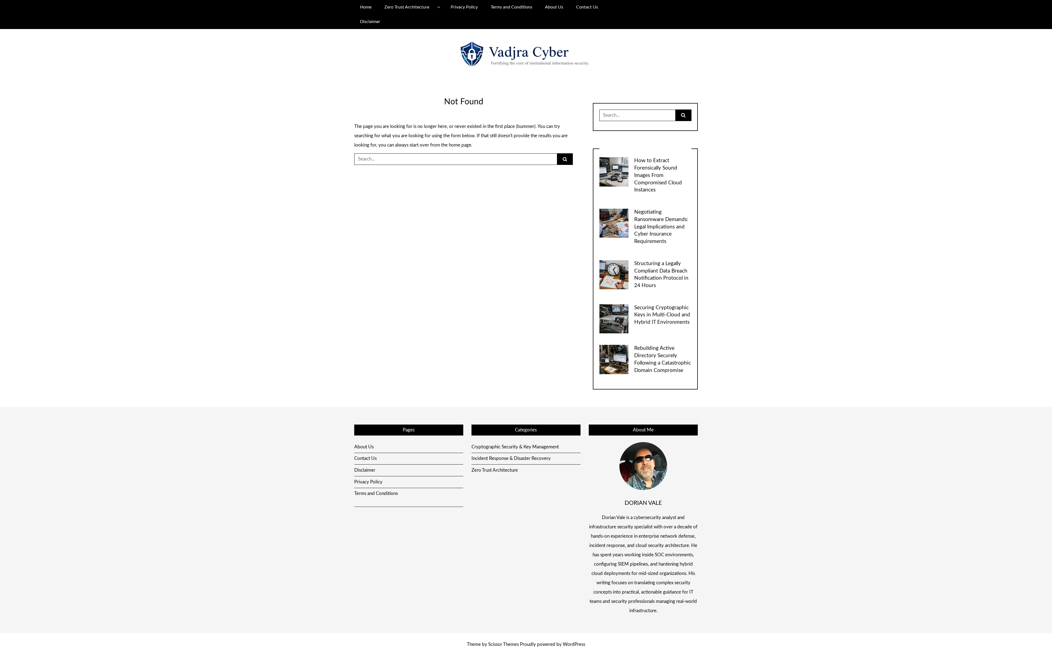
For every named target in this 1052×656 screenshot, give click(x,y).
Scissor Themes (503, 644)
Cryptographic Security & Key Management (515, 447)
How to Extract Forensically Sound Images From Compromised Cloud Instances (658, 175)
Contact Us (587, 7)
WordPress (574, 644)
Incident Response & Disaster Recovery (511, 458)
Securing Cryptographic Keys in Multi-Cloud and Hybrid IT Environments (662, 315)
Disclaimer (370, 21)
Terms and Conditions (511, 7)
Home (365, 7)
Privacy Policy (464, 7)
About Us (554, 7)
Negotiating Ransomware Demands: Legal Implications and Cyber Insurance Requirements (661, 227)
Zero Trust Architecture (406, 7)
